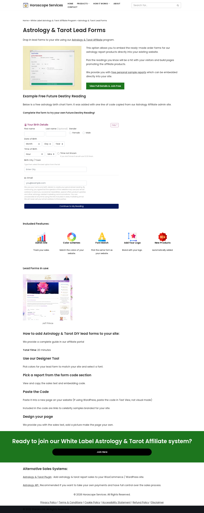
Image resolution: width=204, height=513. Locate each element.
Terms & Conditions (70, 502)
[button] (88, 3)
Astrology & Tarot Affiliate (87, 40)
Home (70, 3)
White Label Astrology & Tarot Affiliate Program (53, 20)
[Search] (178, 5)
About (117, 3)
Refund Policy (141, 502)
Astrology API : (31, 485)
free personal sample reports (128, 72)
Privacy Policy (48, 502)
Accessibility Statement (116, 502)
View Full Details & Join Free (105, 86)
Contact (72, 7)
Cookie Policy (92, 502)
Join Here (102, 452)
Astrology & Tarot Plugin (37, 477)
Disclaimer (157, 502)
